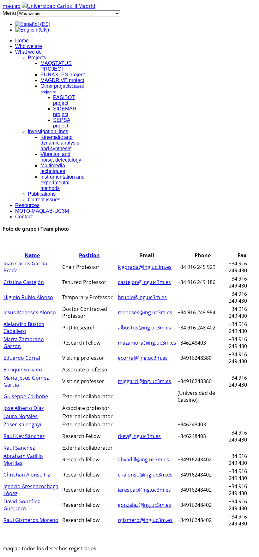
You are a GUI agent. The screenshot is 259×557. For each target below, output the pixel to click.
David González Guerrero (21, 505)
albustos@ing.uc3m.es (144, 327)
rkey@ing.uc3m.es (139, 436)
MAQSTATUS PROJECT (56, 66)
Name (32, 255)
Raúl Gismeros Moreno (30, 520)
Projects (37, 57)
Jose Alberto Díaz (23, 408)
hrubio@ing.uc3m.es (142, 297)
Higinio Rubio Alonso (28, 297)
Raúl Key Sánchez (24, 436)
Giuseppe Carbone (25, 396)
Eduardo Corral (21, 357)
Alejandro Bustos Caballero (23, 328)
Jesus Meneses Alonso (29, 312)
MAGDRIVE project (62, 80)
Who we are (28, 46)
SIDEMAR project (64, 111)
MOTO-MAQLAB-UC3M (42, 211)
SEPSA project (61, 122)
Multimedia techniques (52, 168)
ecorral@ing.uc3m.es (143, 357)
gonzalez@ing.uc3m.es (144, 504)
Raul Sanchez (19, 447)
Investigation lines (48, 131)
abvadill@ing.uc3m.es (143, 459)
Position (89, 255)
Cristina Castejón (23, 282)
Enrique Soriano (22, 369)
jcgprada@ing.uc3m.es (145, 267)
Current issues (44, 199)
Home (22, 40)
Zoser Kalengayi (22, 424)
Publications (42, 194)
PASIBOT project (64, 100)
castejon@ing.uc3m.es (144, 282)
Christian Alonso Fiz (26, 474)
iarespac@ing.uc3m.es (144, 489)
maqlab (12, 6)
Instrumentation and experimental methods (62, 182)
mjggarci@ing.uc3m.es (144, 381)
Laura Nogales (20, 416)
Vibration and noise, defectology (60, 157)
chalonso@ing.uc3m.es (145, 474)
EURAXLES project (62, 74)
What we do (28, 52)
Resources (27, 205)
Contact (24, 216)
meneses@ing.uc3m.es (145, 312)
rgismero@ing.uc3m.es (145, 520)
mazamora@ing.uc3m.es (147, 342)
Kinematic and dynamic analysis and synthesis (59, 142)
